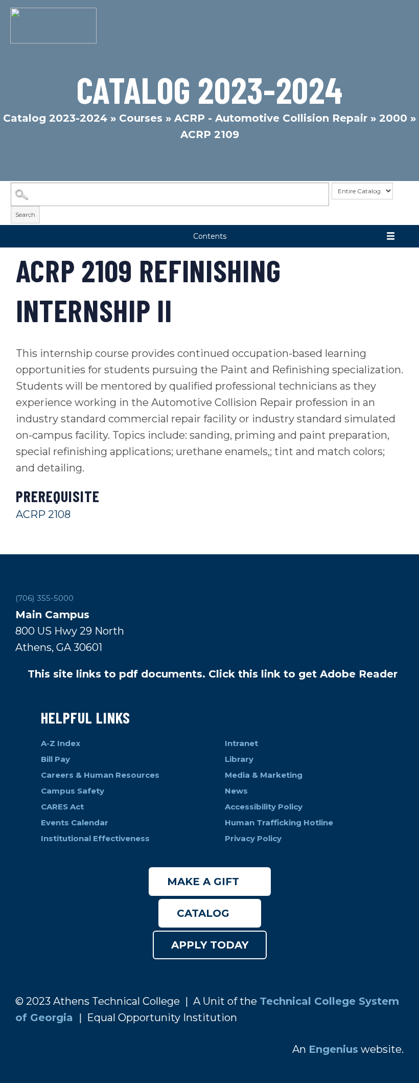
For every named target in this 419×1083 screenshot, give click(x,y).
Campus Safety (72, 791)
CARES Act (62, 806)
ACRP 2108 (43, 514)
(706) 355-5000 (44, 598)
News (236, 791)
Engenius (333, 1049)
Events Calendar (74, 822)
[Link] (53, 25)
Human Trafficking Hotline (280, 822)
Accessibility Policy (263, 806)
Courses (140, 118)
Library (240, 759)
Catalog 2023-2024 (55, 118)
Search (25, 214)
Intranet (242, 743)
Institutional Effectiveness (95, 838)
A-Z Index (60, 743)
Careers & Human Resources (100, 775)
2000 (393, 118)
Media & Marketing (263, 775)
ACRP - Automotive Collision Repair (270, 118)
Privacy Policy (253, 838)
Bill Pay (56, 759)
